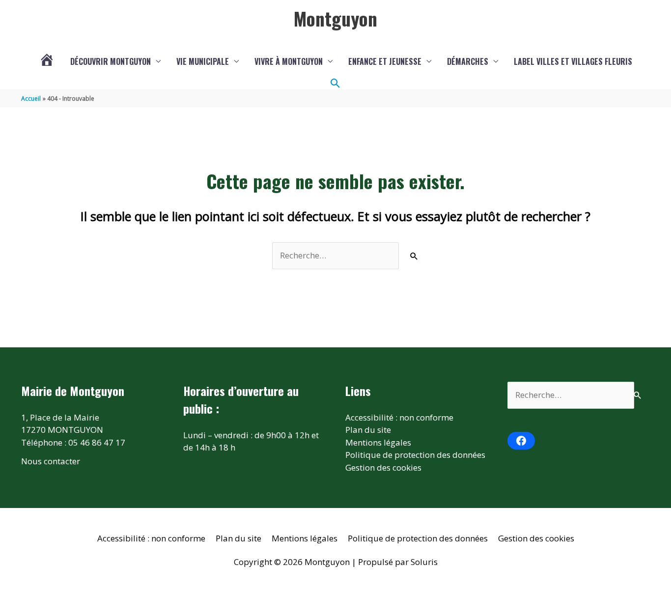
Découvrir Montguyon (110, 61)
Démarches (467, 61)
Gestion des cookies (383, 467)
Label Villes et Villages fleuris (573, 61)
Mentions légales (378, 442)
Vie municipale (202, 61)
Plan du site (368, 429)
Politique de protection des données (415, 454)
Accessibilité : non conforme (399, 417)
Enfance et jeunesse (384, 61)
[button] (335, 83)
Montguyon (335, 18)
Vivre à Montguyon (288, 61)
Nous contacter (50, 461)
